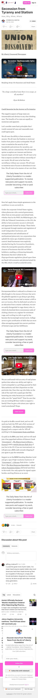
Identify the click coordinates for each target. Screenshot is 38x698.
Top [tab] (4, 595)
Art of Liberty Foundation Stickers (18, 466)
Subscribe (27, 3)
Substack (9, 694)
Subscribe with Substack (20, 671)
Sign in (34, 3)
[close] (32, 629)
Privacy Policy (22, 679)
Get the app (29, 689)
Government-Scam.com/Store (23, 432)
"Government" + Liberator (11, 462)
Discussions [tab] (16, 595)
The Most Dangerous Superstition (17, 465)
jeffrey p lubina (11, 564)
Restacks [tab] (14, 546)
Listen (34, 21)
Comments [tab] (6, 546)
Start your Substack (14, 689)
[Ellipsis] (35, 564)
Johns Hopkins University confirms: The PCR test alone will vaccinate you (13, 621)
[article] (19, 607)
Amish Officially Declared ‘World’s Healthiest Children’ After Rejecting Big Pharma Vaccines (13, 602)
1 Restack (18, 525)
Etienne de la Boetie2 (12, 20)
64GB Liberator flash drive (23, 444)
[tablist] (10, 546)
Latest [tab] (9, 595)
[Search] (34, 595)
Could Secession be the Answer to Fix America (18, 109)
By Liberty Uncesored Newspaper (14, 54)
